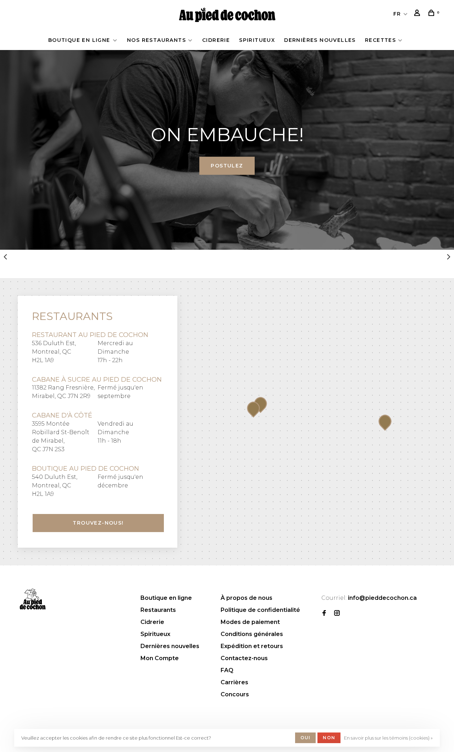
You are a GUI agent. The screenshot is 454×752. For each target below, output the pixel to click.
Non (329, 737)
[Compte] (418, 14)
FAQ (227, 670)
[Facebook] (324, 613)
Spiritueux (257, 40)
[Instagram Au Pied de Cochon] (337, 613)
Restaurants (158, 610)
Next (448, 256)
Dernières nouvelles (320, 40)
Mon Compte (159, 658)
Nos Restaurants (156, 40)
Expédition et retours (252, 646)
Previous (5, 256)
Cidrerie (216, 40)
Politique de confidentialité (260, 610)
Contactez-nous (244, 658)
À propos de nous (246, 598)
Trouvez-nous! (98, 523)
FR (397, 14)
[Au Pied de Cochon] (33, 599)
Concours (235, 694)
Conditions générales (252, 634)
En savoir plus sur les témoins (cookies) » (388, 738)
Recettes (380, 40)
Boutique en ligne (80, 40)
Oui (305, 737)
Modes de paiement (250, 622)
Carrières (234, 682)
